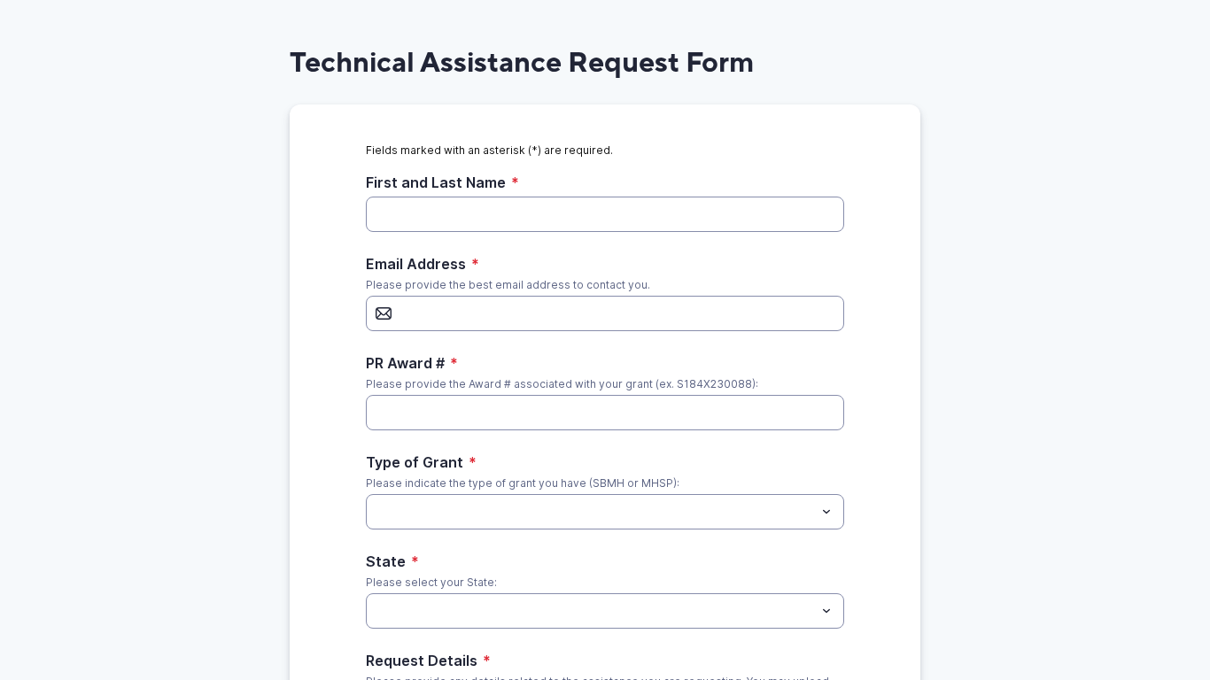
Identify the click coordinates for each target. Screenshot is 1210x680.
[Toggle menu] (826, 511)
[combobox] (605, 511)
